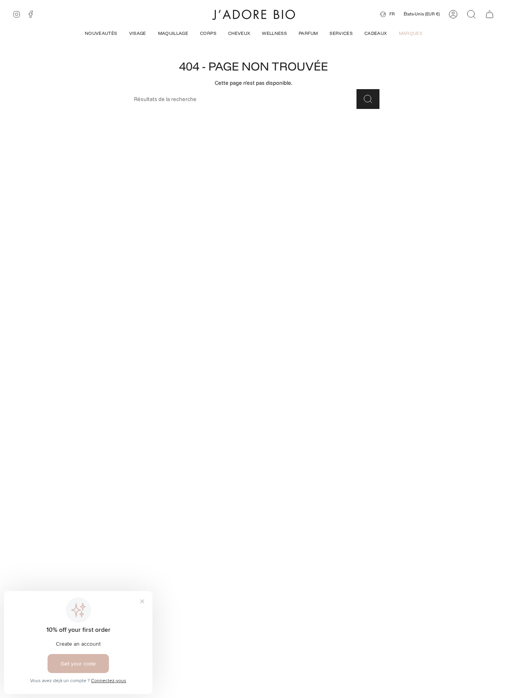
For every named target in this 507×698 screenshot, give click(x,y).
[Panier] (489, 14)
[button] (101, 34)
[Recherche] (367, 99)
